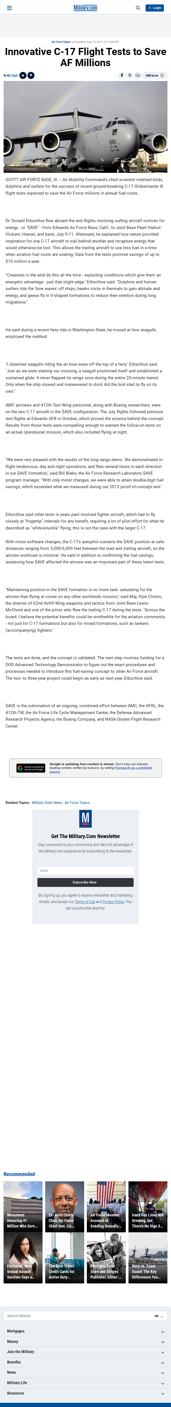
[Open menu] (9, 8)
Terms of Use (85, 901)
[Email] (137, 75)
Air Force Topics (61, 41)
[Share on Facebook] (121, 75)
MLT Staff (12, 75)
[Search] (138, 8)
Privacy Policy (113, 901)
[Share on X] (129, 75)
